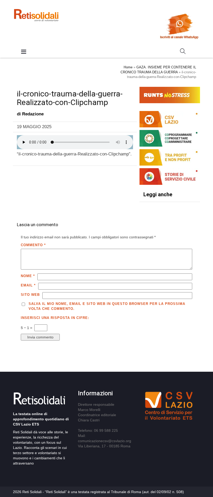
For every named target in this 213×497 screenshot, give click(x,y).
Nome (28, 276)
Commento (33, 245)
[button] (183, 52)
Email (28, 285)
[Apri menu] (23, 52)
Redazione (33, 114)
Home (128, 67)
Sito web (30, 295)
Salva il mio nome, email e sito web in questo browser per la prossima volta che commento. (107, 306)
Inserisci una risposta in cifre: (55, 318)
